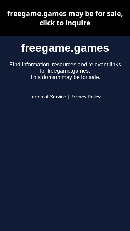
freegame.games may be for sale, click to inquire (65, 18)
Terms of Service (47, 96)
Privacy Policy (85, 96)
